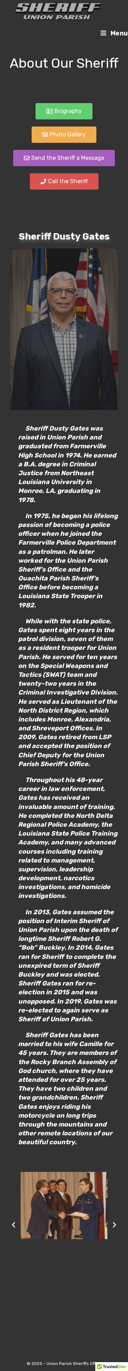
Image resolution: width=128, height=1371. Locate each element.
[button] (13, 1225)
